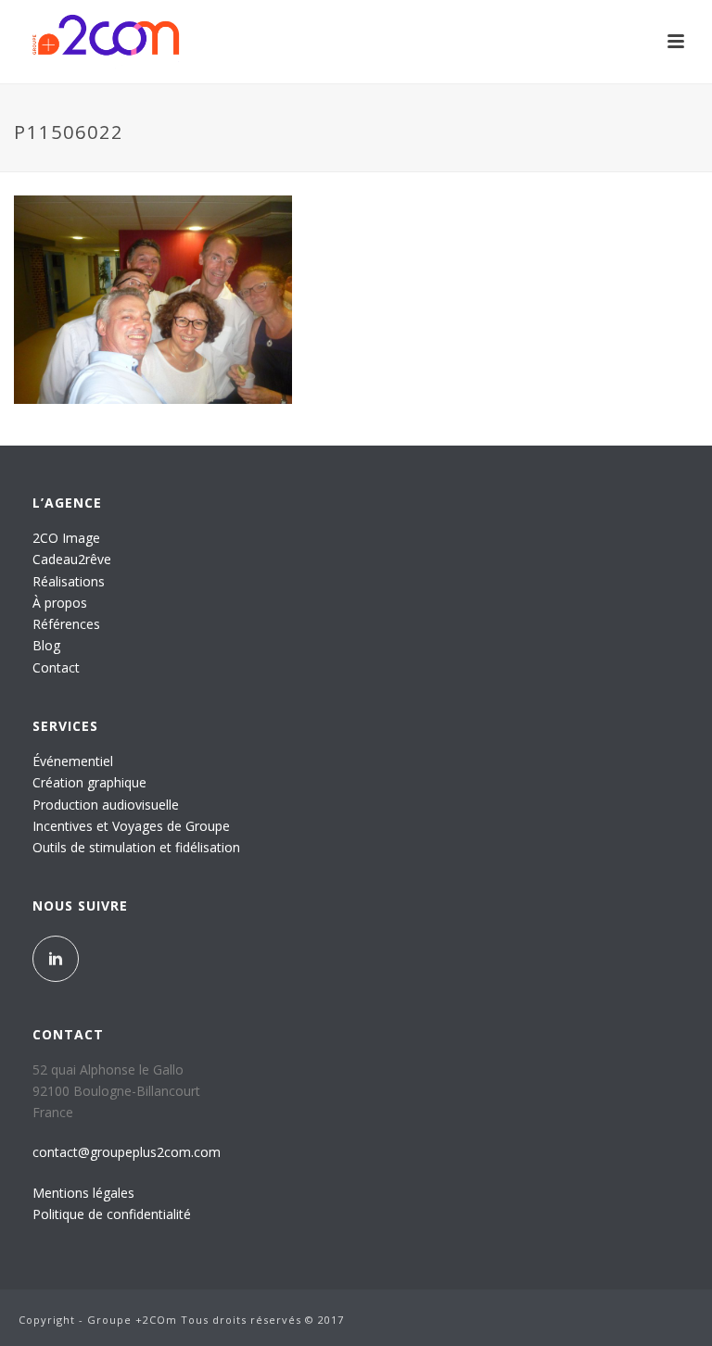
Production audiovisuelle (105, 804)
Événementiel (72, 761)
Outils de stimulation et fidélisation (136, 847)
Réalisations (68, 581)
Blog (46, 645)
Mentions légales (83, 1192)
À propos (59, 602)
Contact (56, 667)
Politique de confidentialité (111, 1214)
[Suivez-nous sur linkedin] (55, 959)
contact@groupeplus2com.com (126, 1152)
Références (66, 624)
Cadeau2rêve (71, 559)
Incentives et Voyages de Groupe (131, 826)
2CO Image (66, 538)
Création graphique (89, 782)
